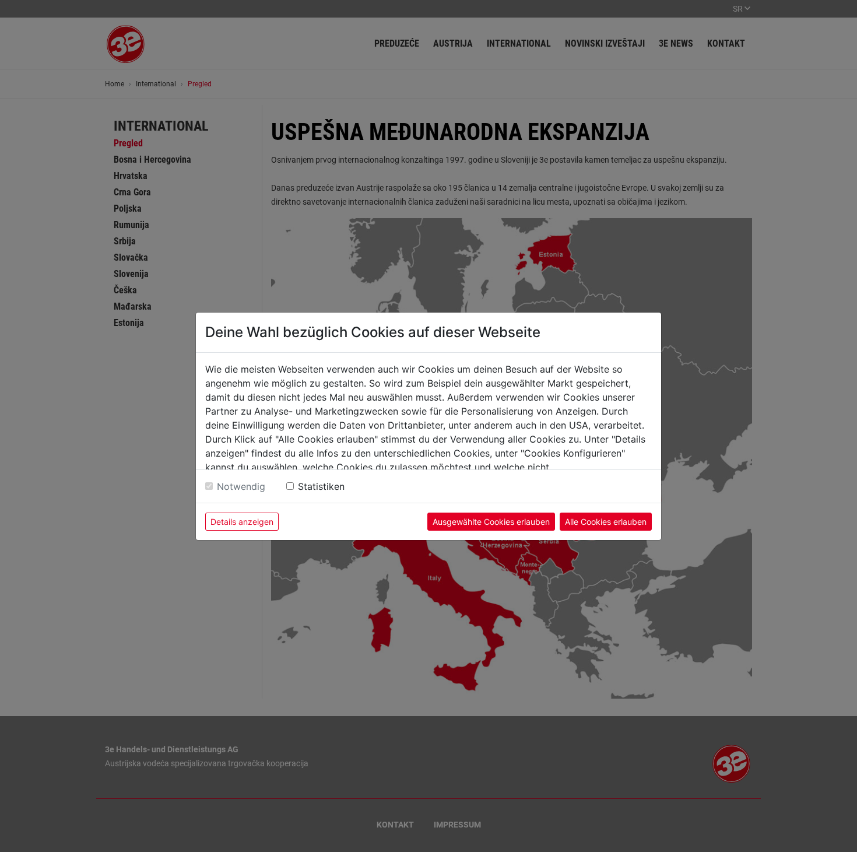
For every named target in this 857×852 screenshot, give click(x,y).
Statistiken (321, 486)
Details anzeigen (241, 522)
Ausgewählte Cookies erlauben (491, 522)
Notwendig (241, 486)
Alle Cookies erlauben (606, 522)
